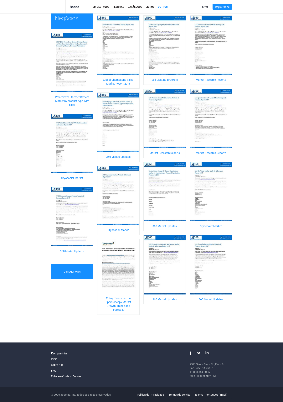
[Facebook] (190, 353)
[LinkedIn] (207, 353)
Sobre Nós (57, 365)
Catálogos (135, 6)
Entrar (204, 7)
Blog (53, 370)
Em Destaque (101, 6)
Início (54, 359)
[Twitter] (199, 353)
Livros (150, 6)
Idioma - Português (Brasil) (211, 394)
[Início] (58, 6)
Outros (163, 6)
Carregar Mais (72, 271)
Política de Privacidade (150, 394)
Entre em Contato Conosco (67, 376)
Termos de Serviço (179, 394)
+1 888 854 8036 (200, 372)
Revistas (118, 6)
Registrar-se (222, 7)
